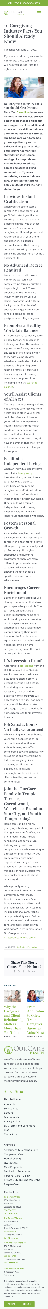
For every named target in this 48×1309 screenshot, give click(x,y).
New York (19, 1268)
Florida (18, 1218)
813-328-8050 (10, 1231)
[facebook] (5, 1092)
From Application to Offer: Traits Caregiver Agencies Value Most (36, 1020)
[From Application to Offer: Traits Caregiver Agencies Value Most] (35, 991)
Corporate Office (12, 1197)
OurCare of (9, 1218)
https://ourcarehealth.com (19, 937)
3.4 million (23, 112)
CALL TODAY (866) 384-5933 (24, 3)
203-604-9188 (10, 1256)
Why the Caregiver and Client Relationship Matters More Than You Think (13, 1020)
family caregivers (28, 473)
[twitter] (10, 1092)
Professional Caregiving (27, 947)
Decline (27, 1304)
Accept (11, 1304)
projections (26, 665)
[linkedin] (21, 1092)
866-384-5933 (10, 1210)
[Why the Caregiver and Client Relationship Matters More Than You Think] (12, 991)
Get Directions (11, 1262)
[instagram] (16, 1092)
